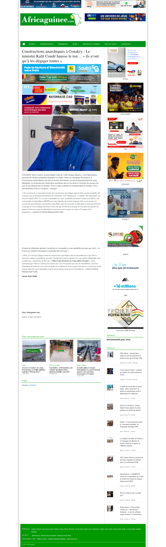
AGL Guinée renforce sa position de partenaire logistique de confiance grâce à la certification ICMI (131, 459)
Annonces (125, 44)
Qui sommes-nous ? (72, 538)
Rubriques (62, 44)
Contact (45, 538)
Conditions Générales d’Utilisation (57, 538)
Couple (115, 529)
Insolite (124, 529)
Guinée (32, 44)
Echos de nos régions (48, 529)
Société (33, 529)
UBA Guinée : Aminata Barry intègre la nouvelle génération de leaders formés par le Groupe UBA (131, 355)
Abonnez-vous (36, 535)
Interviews (71, 529)
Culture (107, 529)
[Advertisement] (83, 34)
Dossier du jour (88, 529)
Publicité (39, 538)
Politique (56, 529)
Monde (66, 529)
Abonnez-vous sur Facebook (48, 535)
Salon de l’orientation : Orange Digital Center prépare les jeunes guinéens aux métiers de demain (130, 407)
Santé (110, 529)
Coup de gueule (79, 529)
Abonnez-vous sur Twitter (64, 535)
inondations (32, 385)
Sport (74, 44)
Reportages (96, 529)
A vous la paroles (131, 529)
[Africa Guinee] (50, 19)
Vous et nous (110, 44)
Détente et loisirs (91, 44)
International (46, 44)
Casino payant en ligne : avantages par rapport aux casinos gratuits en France (131, 372)
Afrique (61, 529)
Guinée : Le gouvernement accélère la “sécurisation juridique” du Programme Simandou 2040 (131, 424)
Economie (38, 529)
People (119, 529)
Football (102, 529)
